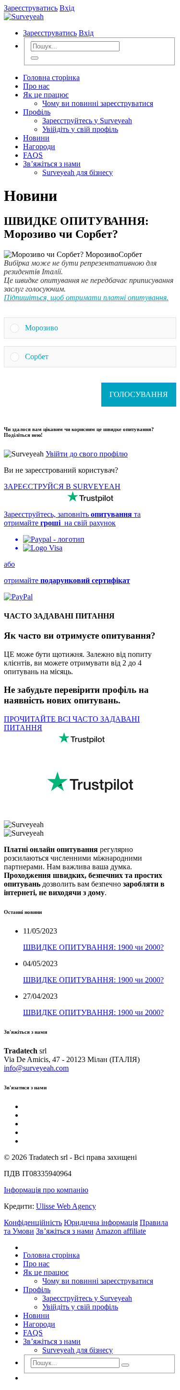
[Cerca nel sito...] (34, 58)
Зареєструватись (31, 8)
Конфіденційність (33, 1222)
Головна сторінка (51, 77)
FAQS (33, 155)
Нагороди (39, 146)
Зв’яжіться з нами (52, 164)
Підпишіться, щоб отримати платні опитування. (86, 297)
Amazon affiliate (121, 1231)
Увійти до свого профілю (87, 454)
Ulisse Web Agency (66, 1206)
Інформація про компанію (46, 1190)
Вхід (67, 8)
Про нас (36, 86)
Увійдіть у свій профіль (80, 129)
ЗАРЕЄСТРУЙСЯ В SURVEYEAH (62, 486)
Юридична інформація (101, 1222)
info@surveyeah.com (36, 1068)
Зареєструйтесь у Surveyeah (87, 121)
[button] (97, 328)
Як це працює (46, 95)
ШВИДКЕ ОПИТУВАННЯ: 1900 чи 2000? (93, 947)
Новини (36, 138)
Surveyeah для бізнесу (77, 172)
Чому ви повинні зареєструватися (97, 103)
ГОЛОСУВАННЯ (138, 394)
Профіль (36, 112)
